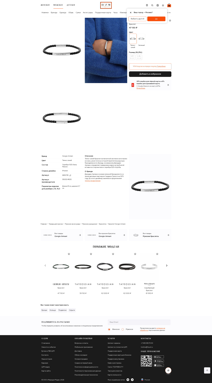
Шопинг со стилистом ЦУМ (117, 347)
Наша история (47, 359)
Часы (115, 12)
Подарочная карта (115, 351)
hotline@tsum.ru (147, 347)
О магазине (46, 343)
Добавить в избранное (150, 74)
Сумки (78, 12)
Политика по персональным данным (88, 371)
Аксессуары (88, 12)
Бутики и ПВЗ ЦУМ (48, 351)
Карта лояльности (114, 375)
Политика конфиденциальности (86, 367)
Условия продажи (81, 359)
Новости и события (49, 347)
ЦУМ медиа (46, 367)
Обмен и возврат (81, 355)
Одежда (63, 12)
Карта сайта (46, 371)
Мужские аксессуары (72, 224)
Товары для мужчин (56, 224)
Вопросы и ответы (81, 343)
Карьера (45, 363)
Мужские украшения (89, 224)
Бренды (54, 12)
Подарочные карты (103, 12)
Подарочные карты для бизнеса (119, 355)
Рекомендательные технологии (86, 375)
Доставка (78, 351)
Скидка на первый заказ (83, 363)
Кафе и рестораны (114, 363)
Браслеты (102, 224)
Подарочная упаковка (116, 359)
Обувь (70, 12)
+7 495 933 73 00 (147, 343)
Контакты (45, 355)
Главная (44, 224)
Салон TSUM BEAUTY (115, 367)
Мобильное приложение (84, 347)
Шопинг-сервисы (114, 343)
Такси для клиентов (115, 371)
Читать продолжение (92, 181)
